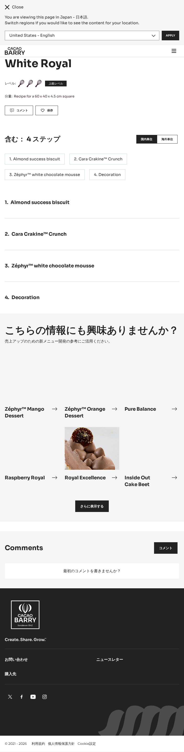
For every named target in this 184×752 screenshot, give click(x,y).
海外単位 (167, 139)
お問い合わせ (16, 659)
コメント (165, 548)
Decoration (109, 174)
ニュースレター (109, 659)
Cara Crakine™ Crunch (100, 159)
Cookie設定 (87, 743)
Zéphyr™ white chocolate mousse (47, 174)
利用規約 (38, 743)
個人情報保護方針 (61, 743)
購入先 (10, 674)
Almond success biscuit (36, 159)
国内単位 (146, 139)
